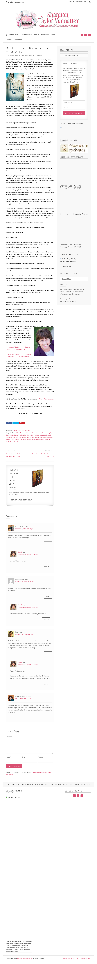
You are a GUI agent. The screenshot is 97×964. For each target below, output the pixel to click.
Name (8, 757)
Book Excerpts (46, 433)
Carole (20, 552)
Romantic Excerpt (25, 439)
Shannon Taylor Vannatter (24, 958)
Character (30, 435)
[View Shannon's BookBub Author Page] (74, 132)
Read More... (72, 301)
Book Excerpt (36, 433)
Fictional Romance (40, 435)
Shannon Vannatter (23, 442)
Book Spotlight (11, 435)
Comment (9, 736)
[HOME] (7, 35)
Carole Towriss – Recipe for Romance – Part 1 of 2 (15, 455)
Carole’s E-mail (24, 356)
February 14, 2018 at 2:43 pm (24, 581)
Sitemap (82, 958)
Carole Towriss (21, 435)
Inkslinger (40, 437)
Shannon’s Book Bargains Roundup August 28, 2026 (70, 187)
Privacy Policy (75, 958)
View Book (66, 266)
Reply (48, 543)
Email (24, 757)
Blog (15, 430)
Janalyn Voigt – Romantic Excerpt (74, 214)
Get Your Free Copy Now (21, 500)
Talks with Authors (24, 430)
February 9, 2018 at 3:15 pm (24, 529)
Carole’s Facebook (13, 354)
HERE (23, 949)
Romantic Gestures (38, 439)
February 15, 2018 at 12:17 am (28, 607)
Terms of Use (66, 958)
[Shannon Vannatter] (48, 28)
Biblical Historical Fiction (23, 433)
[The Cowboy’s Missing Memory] (74, 260)
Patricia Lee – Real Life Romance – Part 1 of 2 (43, 455)
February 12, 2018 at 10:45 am (28, 554)
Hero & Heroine (32, 437)
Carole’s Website (13, 347)
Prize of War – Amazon (46, 399)
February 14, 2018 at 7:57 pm (24, 634)
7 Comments (38, 55)
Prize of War (15, 439)
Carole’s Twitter (19, 349)
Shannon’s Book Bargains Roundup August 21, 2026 (70, 246)
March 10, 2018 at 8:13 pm (24, 699)
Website (40, 757)
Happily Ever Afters (19, 437)
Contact (88, 958)
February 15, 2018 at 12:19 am (28, 664)
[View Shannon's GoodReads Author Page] (74, 148)
